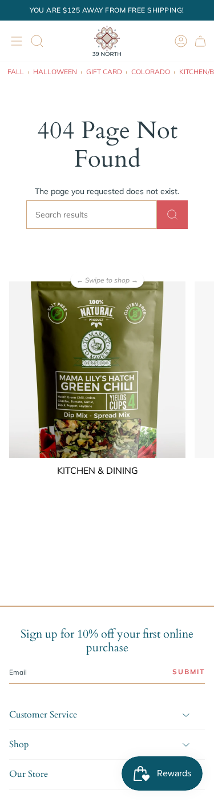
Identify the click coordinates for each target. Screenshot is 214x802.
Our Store (28, 774)
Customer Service (43, 714)
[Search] (172, 214)
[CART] (200, 41)
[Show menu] (14, 41)
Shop (19, 744)
